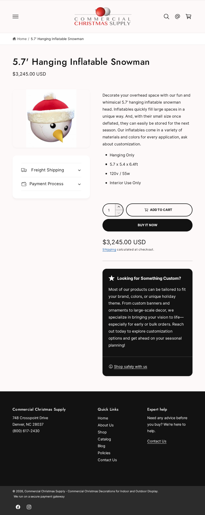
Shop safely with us (130, 366)
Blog (101, 446)
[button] (15, 16)
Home (22, 39)
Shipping (109, 249)
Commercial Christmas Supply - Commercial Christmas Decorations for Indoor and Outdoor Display (90, 491)
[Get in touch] (177, 16)
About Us (106, 425)
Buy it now (147, 225)
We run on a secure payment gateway (39, 496)
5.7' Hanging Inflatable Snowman (57, 39)
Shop (102, 432)
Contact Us (107, 460)
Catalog (104, 439)
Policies (104, 453)
